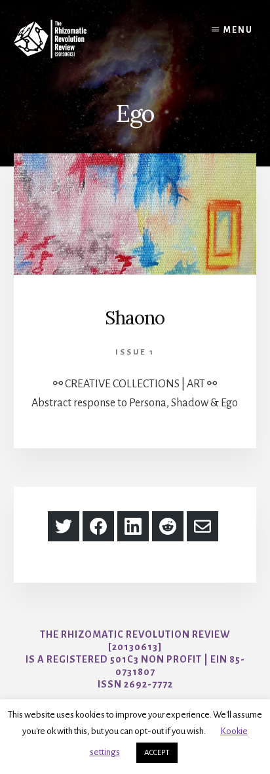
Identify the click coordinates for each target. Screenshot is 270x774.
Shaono (134, 318)
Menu (238, 30)
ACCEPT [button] (157, 752)
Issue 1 (135, 352)
